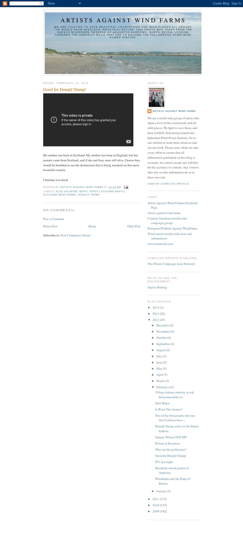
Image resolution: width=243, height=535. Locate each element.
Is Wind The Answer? (168, 409)
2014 (156, 307)
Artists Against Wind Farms (174, 111)
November (163, 331)
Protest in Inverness (167, 443)
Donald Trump (89, 194)
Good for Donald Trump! (171, 456)
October (161, 337)
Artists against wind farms (123, 20)
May (159, 368)
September (163, 344)
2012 (156, 320)
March (160, 381)
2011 (156, 499)
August (161, 350)
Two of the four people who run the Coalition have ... (175, 417)
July (159, 356)
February (162, 387)
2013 (156, 313)
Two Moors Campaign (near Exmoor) (171, 264)
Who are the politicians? (171, 449)
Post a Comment (53, 219)
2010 (156, 505)
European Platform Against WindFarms (172, 228)
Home (92, 226)
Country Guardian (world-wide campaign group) (167, 220)
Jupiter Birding (157, 287)
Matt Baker (162, 403)
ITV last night (164, 462)
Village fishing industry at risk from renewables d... (174, 394)
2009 (156, 511)
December (163, 325)
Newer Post (50, 226)
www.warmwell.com (160, 244)
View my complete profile (168, 183)
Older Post (133, 226)
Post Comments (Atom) (75, 235)
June (159, 362)
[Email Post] (126, 187)
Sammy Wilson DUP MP (171, 437)
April (160, 375)
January (161, 491)
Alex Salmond (67, 191)
